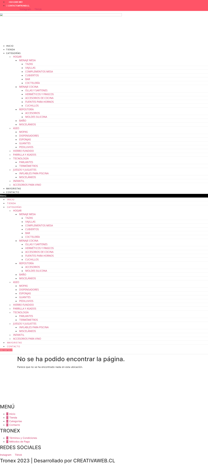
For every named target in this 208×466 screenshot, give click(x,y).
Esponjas (25, 139)
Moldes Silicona (36, 117)
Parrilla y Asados (24, 154)
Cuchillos (32, 105)
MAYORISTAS (13, 188)
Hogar (17, 56)
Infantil (18, 181)
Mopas (23, 132)
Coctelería (32, 83)
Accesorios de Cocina (39, 98)
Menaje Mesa (27, 60)
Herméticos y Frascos (39, 94)
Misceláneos (27, 124)
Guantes (25, 143)
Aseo (16, 128)
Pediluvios (26, 147)
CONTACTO (12, 192)
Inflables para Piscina (34, 173)
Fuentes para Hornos (39, 101)
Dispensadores (29, 135)
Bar (27, 79)
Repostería (26, 109)
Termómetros (28, 166)
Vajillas (30, 67)
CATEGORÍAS (13, 53)
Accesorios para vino (27, 184)
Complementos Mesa (39, 71)
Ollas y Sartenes (36, 90)
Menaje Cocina (28, 86)
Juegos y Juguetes (24, 169)
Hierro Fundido (23, 151)
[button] (104, 196)
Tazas (29, 64)
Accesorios (32, 113)
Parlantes (26, 162)
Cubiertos (32, 75)
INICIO (10, 45)
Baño (22, 120)
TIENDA (10, 49)
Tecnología (21, 158)
